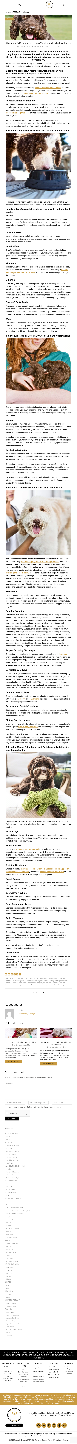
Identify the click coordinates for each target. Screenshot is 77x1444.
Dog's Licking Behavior (12, 1315)
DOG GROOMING (10, 1193)
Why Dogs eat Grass (12, 1261)
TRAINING (8, 1309)
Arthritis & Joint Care (12, 1243)
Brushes (8, 1196)
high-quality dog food (28, 727)
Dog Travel (9, 1332)
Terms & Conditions (55, 1440)
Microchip (9, 1148)
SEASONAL (9, 1291)
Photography (10, 1335)
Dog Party (9, 1139)
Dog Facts (9, 1273)
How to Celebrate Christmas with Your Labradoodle (56, 1043)
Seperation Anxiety (11, 1306)
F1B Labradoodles (11, 1175)
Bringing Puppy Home (12, 1145)
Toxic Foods (9, 1234)
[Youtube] (64, 1425)
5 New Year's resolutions (17, 978)
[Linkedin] (54, 1425)
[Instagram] (49, 1425)
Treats (7, 1288)
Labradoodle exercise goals (14, 981)
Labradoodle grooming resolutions (56, 981)
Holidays (25, 12)
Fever (7, 1202)
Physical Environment (12, 1324)
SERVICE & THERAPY (12, 1300)
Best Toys (9, 1136)
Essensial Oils (10, 1220)
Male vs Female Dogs (12, 1178)
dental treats (34, 699)
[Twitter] (34, 993)
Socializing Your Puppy (13, 1160)
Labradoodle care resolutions (36, 978)
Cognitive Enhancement (13, 1172)
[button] (17, 5)
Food (7, 1285)
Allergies (8, 1217)
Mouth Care (9, 1255)
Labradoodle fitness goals (34, 981)
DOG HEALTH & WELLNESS (14, 1199)
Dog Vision (9, 1246)
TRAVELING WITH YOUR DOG (15, 1330)
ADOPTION (8, 1142)
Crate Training (10, 1312)
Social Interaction (11, 1327)
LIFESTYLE (16, 12)
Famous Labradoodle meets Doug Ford (18, 1211)
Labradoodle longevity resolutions (39, 983)
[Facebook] (37, 993)
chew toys (21, 699)
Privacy (44, 1440)
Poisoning (9, 1225)
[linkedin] (43, 993)
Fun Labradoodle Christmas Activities (21, 1042)
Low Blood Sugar (11, 1252)
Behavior (8, 1169)
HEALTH (8, 1240)
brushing (63, 654)
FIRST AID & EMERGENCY (14, 1214)
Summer (8, 1294)
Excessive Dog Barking (13, 1318)
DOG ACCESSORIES (11, 1181)
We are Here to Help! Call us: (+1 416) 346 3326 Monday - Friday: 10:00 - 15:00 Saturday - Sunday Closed (51, 1414)
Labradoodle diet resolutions (58, 978)
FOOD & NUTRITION (12, 1229)
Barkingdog (44, 46)
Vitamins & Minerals (12, 1237)
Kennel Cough (10, 1249)
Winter (8, 1297)
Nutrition (8, 1232)
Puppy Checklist (11, 1154)
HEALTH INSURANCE (12, 1264)
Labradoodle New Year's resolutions (33, 985)
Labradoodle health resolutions (15, 983)
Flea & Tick (9, 1205)
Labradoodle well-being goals (57, 985)
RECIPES (8, 1282)
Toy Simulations (10, 1189)
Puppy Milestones (11, 1157)
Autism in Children (11, 1303)
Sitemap (65, 1440)
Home (7, 12)
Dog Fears (9, 1276)
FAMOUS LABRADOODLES (14, 1208)
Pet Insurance (10, 1267)
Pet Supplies (9, 1187)
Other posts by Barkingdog (27, 1014)
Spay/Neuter (10, 1163)
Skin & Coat (9, 1258)
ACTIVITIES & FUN (11, 1133)
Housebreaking (10, 1321)
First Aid (8, 1223)
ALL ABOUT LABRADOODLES (15, 1166)
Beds (7, 1184)
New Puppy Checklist (12, 1151)
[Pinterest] (40, 993)
